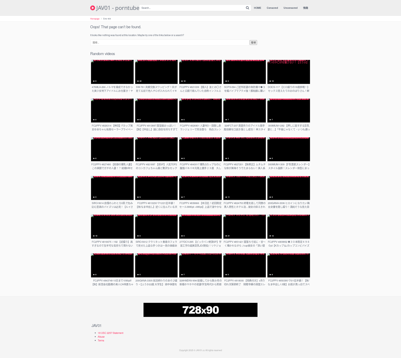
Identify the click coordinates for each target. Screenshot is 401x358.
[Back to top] (392, 348)
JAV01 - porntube (117, 8)
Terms (101, 340)
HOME (257, 8)
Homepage (94, 18)
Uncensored (290, 8)
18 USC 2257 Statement (110, 333)
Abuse (101, 336)
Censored (272, 8)
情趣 (305, 8)
